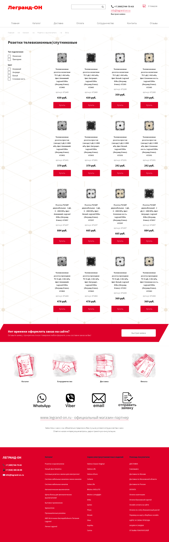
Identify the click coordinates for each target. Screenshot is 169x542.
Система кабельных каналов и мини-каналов (63, 479)
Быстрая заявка (118, 14)
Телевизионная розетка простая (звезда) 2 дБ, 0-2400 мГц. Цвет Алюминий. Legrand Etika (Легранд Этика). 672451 (62, 146)
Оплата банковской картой (140, 500)
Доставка (58, 23)
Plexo (89, 510)
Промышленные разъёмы (55, 513)
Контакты (132, 23)
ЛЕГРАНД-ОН (12, 457)
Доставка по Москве (137, 474)
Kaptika (90, 525)
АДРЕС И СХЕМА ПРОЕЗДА (139, 520)
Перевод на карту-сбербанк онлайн (144, 515)
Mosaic (89, 515)
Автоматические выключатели (57, 489)
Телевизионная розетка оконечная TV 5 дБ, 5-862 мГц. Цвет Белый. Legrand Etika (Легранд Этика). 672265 (120, 76)
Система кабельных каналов (56, 484)
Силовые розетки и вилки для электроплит (62, 474)
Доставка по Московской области (143, 479)
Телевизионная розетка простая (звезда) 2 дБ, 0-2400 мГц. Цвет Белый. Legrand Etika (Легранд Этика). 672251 (120, 146)
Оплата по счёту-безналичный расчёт (144, 510)
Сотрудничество (105, 23)
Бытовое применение (54, 503)
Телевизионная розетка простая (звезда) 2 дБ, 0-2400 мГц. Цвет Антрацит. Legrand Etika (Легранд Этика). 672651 (91, 146)
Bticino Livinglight (94, 494)
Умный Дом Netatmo (53, 469)
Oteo (89, 520)
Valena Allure (92, 474)
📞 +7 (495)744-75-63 (122, 6)
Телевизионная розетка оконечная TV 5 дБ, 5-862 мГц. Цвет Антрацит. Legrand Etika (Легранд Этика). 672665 (91, 78)
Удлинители (49, 508)
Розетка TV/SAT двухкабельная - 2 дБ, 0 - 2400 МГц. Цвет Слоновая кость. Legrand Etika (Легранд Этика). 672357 (120, 214)
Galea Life (91, 484)
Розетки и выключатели (47, 32)
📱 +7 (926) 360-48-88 (12, 470)
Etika (67, 32)
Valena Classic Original (96, 464)
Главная (15, 23)
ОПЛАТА (132, 489)
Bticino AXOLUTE (93, 489)
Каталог (36, 23)
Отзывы (154, 23)
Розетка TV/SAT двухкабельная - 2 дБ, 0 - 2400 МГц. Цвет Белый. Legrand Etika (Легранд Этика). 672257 (91, 212)
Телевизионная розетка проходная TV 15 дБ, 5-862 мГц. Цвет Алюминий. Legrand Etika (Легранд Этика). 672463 (62, 282)
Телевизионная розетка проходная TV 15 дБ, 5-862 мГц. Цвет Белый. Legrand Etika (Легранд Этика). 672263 (120, 280)
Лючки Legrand (51, 526)
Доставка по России (137, 484)
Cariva (89, 530)
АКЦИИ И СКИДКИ (136, 525)
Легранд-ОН (25, 7)
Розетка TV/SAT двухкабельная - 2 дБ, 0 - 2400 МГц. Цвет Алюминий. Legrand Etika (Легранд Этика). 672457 (62, 212)
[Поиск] (103, 7)
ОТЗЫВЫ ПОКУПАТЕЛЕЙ (139, 530)
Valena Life (91, 469)
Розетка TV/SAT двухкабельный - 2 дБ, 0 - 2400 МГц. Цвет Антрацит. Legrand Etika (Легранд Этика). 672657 (149, 212)
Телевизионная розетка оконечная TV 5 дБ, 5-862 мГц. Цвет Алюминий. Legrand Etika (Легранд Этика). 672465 (62, 78)
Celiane (90, 479)
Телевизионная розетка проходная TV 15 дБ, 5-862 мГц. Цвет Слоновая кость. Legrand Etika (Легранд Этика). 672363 (149, 282)
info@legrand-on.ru (120, 10)
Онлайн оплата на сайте (139, 505)
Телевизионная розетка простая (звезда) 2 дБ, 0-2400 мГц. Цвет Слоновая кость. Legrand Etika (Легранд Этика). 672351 (149, 146)
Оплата (80, 23)
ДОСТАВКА (133, 464)
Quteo (89, 505)
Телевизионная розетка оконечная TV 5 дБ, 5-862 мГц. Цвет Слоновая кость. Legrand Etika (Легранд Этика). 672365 (149, 78)
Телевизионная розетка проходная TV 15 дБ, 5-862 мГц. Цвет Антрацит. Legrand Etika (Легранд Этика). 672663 (91, 282)
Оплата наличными (137, 494)
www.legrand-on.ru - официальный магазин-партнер (84, 417)
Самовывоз (134, 469)
